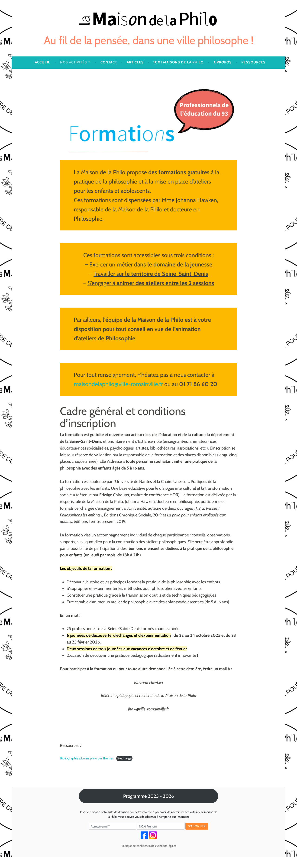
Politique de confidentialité (138, 845)
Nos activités (73, 62)
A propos (222, 62)
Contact (108, 62)
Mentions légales (165, 845)
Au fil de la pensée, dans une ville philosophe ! (148, 40)
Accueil (42, 62)
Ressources (253, 62)
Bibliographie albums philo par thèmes (87, 758)
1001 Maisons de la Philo (178, 62)
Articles (135, 62)
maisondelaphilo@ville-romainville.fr (118, 384)
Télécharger (124, 758)
